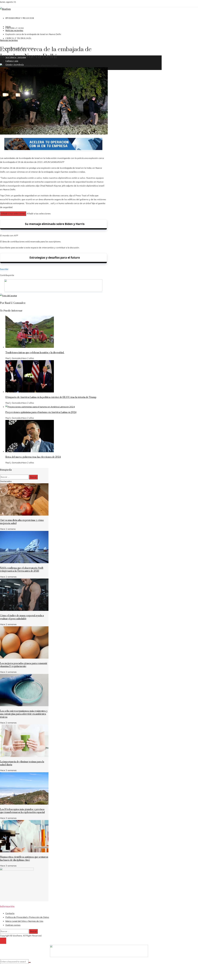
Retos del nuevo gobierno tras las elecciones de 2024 (33, 457)
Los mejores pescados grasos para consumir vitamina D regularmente (23, 665)
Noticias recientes (9, 40)
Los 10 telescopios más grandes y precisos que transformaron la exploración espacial (22, 811)
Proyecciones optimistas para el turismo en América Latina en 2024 (40, 412)
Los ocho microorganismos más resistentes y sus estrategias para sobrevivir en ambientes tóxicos (24, 714)
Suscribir (4, 269)
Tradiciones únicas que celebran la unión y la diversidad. (34, 352)
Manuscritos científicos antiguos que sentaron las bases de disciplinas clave (24, 858)
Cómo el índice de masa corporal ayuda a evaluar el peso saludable (22, 617)
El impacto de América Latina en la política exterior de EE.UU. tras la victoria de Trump (50, 397)
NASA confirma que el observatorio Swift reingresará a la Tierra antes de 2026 (21, 569)
